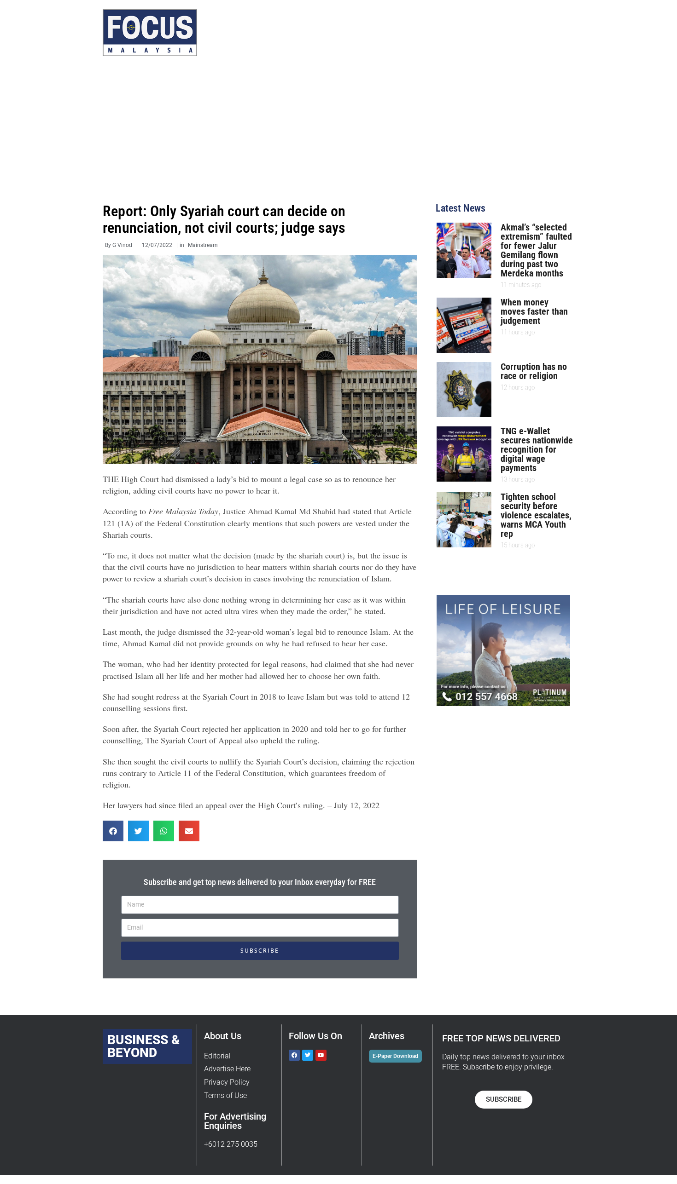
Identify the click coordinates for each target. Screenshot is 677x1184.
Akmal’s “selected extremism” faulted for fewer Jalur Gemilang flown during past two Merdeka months (536, 250)
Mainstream (203, 245)
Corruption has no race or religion (534, 371)
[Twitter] (307, 1055)
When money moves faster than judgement (534, 311)
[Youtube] (321, 1055)
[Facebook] (294, 1055)
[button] (113, 831)
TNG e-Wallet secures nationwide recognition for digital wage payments (537, 449)
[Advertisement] (338, 134)
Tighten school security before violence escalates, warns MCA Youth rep (536, 515)
